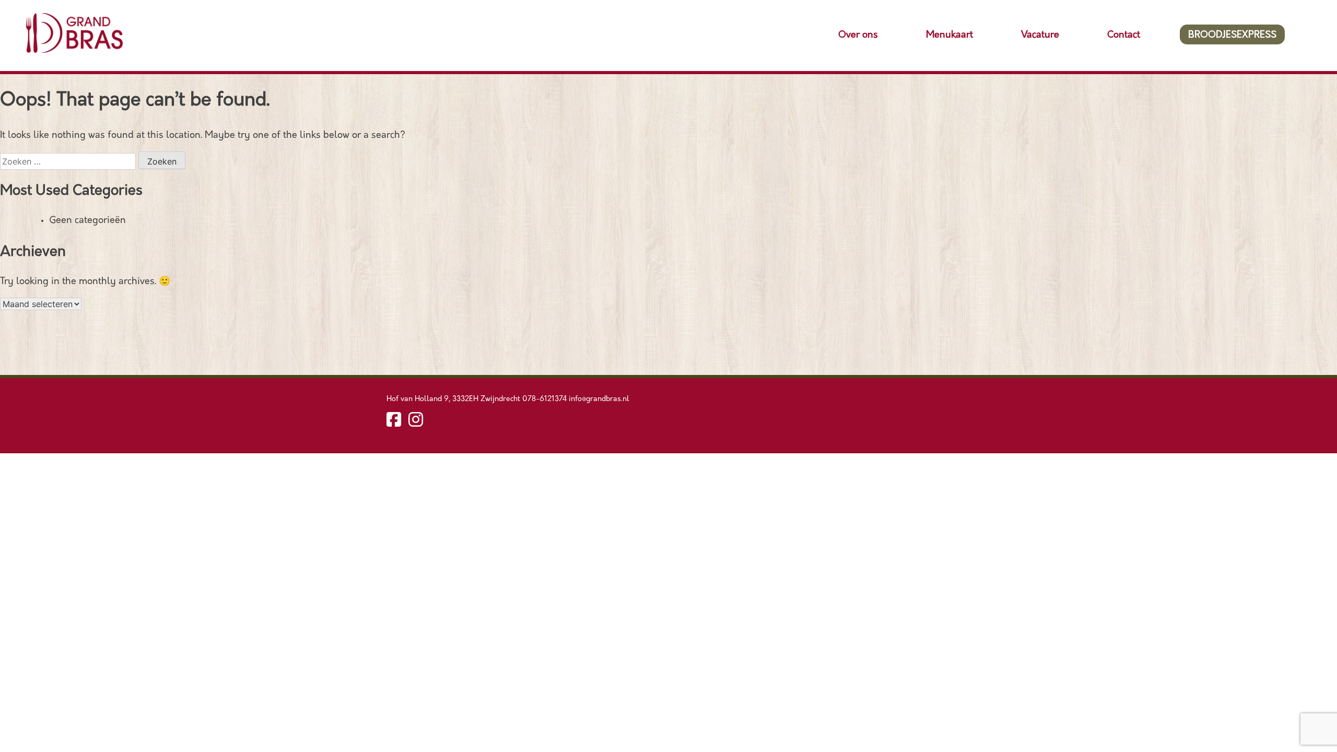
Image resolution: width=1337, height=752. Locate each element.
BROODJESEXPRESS (1232, 35)
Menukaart (949, 35)
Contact (1123, 35)
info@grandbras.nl (599, 399)
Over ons (858, 35)
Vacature (1040, 35)
